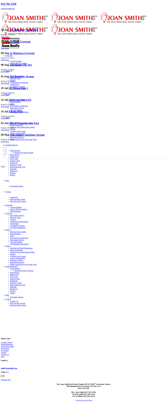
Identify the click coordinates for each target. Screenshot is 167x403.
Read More (5, 37)
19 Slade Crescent (20, 41)
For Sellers (5, 351)
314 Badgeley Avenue (22, 76)
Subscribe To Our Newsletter (11, 364)
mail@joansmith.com (8, 9)
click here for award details (84, 400)
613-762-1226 (8, 3)
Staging (3, 353)
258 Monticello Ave (21, 64)
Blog (2, 357)
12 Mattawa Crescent (22, 53)
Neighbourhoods (7, 344)
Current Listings (6, 342)
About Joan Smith (7, 346)
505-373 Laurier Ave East (24, 123)
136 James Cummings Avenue (27, 134)
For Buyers (5, 348)
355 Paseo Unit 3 (18, 88)
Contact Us (5, 355)
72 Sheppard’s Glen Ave (23, 29)
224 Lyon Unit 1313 (20, 99)
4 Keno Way (16, 111)
